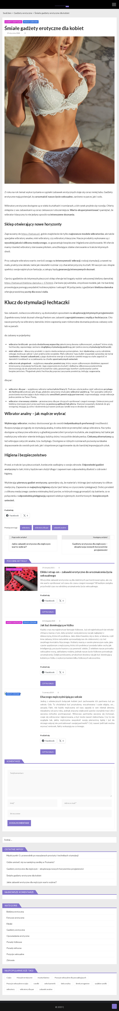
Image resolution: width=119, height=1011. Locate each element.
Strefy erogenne (82, 983)
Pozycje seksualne (15, 954)
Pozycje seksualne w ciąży (17, 983)
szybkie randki (101, 983)
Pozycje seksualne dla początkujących (70, 977)
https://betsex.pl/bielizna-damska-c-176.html (28, 282)
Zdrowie (11, 960)
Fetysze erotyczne (15, 917)
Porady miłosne (14, 948)
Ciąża (9, 977)
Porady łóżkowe (31, 22)
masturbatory (43, 977)
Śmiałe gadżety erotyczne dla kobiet (24, 875)
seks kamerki (49, 983)
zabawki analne (60, 528)
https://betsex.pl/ (30, 233)
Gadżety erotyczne (13, 22)
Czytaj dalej (48, 612)
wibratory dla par (41, 528)
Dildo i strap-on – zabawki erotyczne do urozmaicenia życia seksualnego (76, 573)
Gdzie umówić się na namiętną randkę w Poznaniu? (31, 862)
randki (36, 983)
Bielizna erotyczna (15, 911)
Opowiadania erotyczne (18, 936)
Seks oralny (66, 983)
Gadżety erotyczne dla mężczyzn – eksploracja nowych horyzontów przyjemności (45, 868)
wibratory (26, 528)
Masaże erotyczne (24, 977)
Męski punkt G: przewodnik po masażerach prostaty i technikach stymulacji (42, 855)
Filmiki (9, 923)
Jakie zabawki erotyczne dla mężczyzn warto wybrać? (32, 882)
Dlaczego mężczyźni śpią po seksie (61, 696)
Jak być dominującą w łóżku (57, 625)
